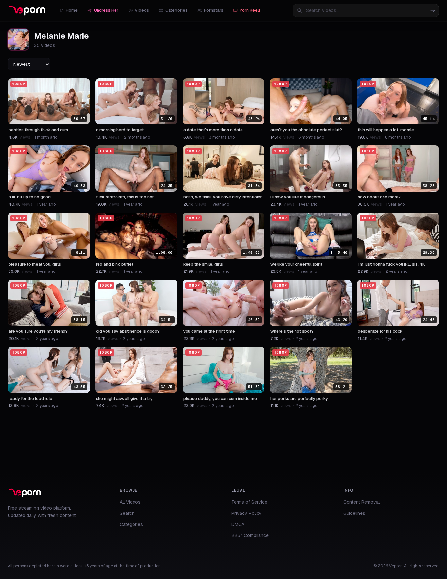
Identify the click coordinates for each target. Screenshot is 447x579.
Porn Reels (250, 10)
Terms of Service (249, 502)
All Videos (130, 502)
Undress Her (106, 10)
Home (72, 10)
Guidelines (354, 513)
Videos (142, 10)
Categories (176, 10)
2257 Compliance (250, 535)
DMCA (237, 524)
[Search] (433, 10)
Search (127, 513)
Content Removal (361, 502)
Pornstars (213, 10)
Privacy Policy (246, 513)
